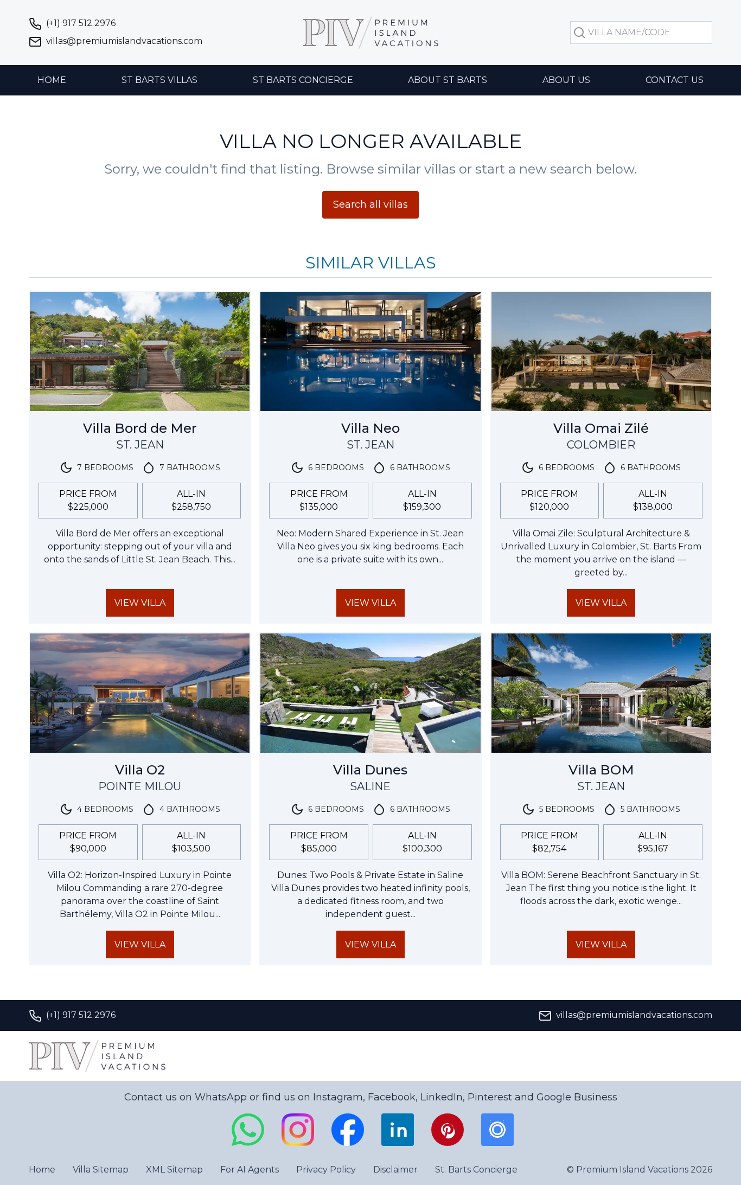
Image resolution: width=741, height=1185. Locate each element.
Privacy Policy (326, 1169)
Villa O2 (140, 770)
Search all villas (370, 204)
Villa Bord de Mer (140, 428)
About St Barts (447, 80)
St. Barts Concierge (476, 1169)
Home (51, 80)
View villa (139, 603)
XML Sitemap (174, 1169)
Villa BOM (601, 770)
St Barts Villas (159, 80)
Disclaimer (395, 1169)
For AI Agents (249, 1169)
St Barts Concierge (303, 80)
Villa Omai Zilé (601, 428)
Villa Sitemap (101, 1169)
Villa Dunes (370, 770)
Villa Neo (370, 428)
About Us (566, 80)
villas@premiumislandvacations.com (124, 41)
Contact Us (675, 80)
